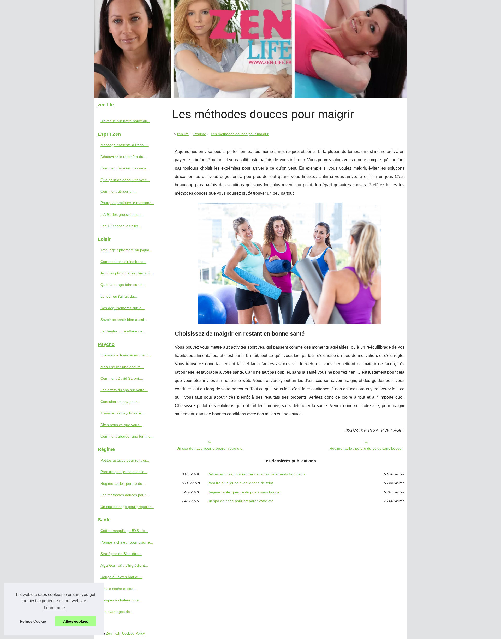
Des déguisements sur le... (122, 308)
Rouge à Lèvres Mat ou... (121, 577)
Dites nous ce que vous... (121, 425)
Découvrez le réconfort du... (123, 156)
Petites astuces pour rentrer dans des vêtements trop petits (256, 474)
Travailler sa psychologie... (122, 413)
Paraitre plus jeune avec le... (123, 472)
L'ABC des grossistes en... (122, 214)
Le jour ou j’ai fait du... (118, 296)
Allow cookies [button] (75, 621)
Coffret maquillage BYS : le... (124, 531)
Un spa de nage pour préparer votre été (209, 448)
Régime (199, 134)
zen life (183, 134)
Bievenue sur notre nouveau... (125, 121)
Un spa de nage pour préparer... (127, 507)
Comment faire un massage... (125, 168)
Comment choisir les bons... (123, 262)
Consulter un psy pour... (120, 401)
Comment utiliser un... (118, 191)
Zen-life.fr (113, 633)
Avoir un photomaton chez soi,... (127, 273)
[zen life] (250, 49)
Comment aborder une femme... (127, 436)
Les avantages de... (116, 612)
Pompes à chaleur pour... (121, 600)
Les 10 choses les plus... (120, 226)
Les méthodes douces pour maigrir (240, 134)
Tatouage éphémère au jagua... (126, 250)
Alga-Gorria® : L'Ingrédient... (124, 565)
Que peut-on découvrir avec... (125, 180)
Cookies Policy (133, 633)
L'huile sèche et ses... (118, 589)
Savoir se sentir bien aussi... (123, 320)
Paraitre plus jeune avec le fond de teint (240, 483)
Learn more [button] (54, 608)
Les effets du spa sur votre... (124, 390)
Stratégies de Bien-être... (121, 554)
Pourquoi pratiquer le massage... (127, 203)
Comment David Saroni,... (121, 378)
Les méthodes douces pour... (124, 495)
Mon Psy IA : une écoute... (122, 367)
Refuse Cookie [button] (33, 621)
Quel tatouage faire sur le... (123, 285)
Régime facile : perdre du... (122, 483)
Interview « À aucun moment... (125, 355)
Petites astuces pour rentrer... (124, 460)
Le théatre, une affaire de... (123, 331)
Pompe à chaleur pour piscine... (126, 542)
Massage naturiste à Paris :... (124, 145)
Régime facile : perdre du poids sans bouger (366, 448)
